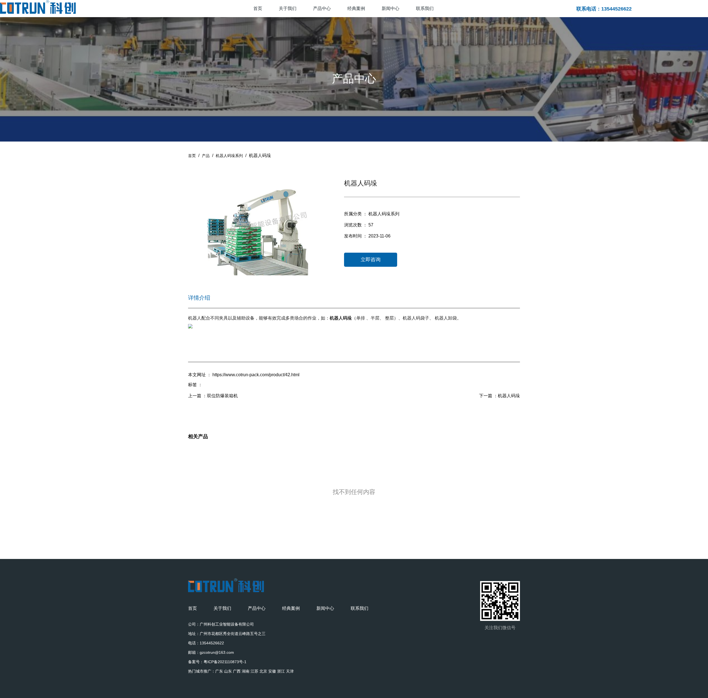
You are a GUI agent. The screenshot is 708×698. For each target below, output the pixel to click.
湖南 (245, 671)
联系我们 (425, 8)
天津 (290, 671)
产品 (206, 155)
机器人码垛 (509, 395)
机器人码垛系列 (229, 155)
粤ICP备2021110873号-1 (225, 662)
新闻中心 (390, 8)
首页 (257, 8)
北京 (263, 671)
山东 (228, 671)
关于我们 (287, 8)
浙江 (281, 671)
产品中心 (322, 8)
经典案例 (356, 8)
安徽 (272, 671)
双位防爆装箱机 (222, 395)
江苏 (254, 671)
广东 (219, 671)
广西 (237, 671)
